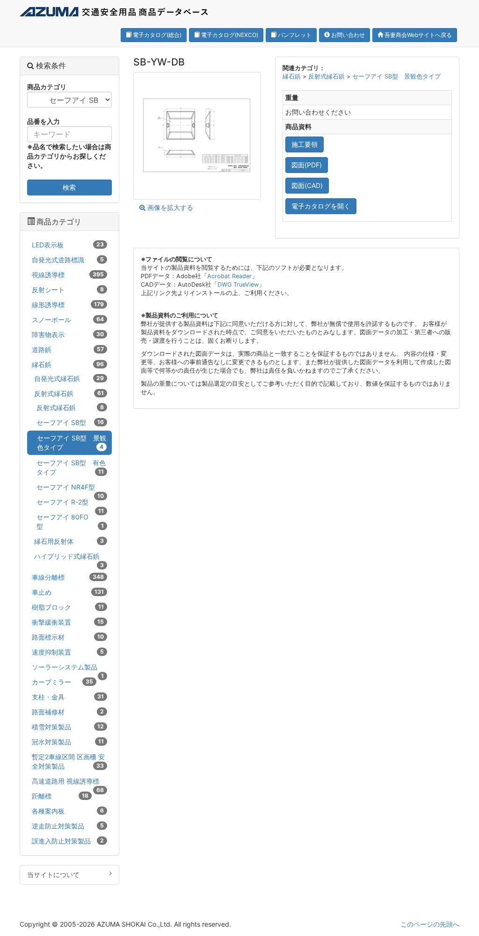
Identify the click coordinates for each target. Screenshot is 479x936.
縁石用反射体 (69, 541)
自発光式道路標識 (68, 260)
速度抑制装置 (68, 652)
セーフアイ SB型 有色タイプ (71, 467)
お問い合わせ (347, 34)
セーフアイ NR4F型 (70, 488)
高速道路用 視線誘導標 (68, 782)
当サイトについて (53, 874)
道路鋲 (68, 349)
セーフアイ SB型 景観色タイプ (396, 76)
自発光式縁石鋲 (69, 378)
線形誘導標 (68, 305)
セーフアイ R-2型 (70, 503)
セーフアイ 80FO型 (70, 521)
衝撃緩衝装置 (68, 622)
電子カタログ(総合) (156, 34)
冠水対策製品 (68, 742)
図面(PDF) (306, 165)
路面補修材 (68, 712)
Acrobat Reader (229, 276)
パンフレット (294, 34)
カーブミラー (62, 682)
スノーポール (68, 320)
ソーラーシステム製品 (68, 668)
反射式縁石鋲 (327, 76)
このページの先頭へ (429, 924)
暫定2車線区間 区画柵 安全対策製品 (68, 761)
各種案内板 (68, 811)
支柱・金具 (68, 697)
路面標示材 (68, 637)
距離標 (60, 796)
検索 (69, 187)
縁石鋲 (293, 76)
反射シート (68, 290)
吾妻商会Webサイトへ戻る (417, 34)
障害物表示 (68, 334)
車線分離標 (68, 577)
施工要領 (304, 144)
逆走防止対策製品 (68, 826)
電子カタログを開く (320, 206)
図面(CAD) (307, 185)
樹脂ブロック (68, 607)
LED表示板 (68, 245)
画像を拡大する (169, 207)
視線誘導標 (68, 275)
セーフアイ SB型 (70, 422)
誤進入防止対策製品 (68, 841)
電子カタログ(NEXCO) (229, 34)
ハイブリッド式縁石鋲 (69, 557)
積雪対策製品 (68, 727)
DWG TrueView (238, 284)
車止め (68, 592)
